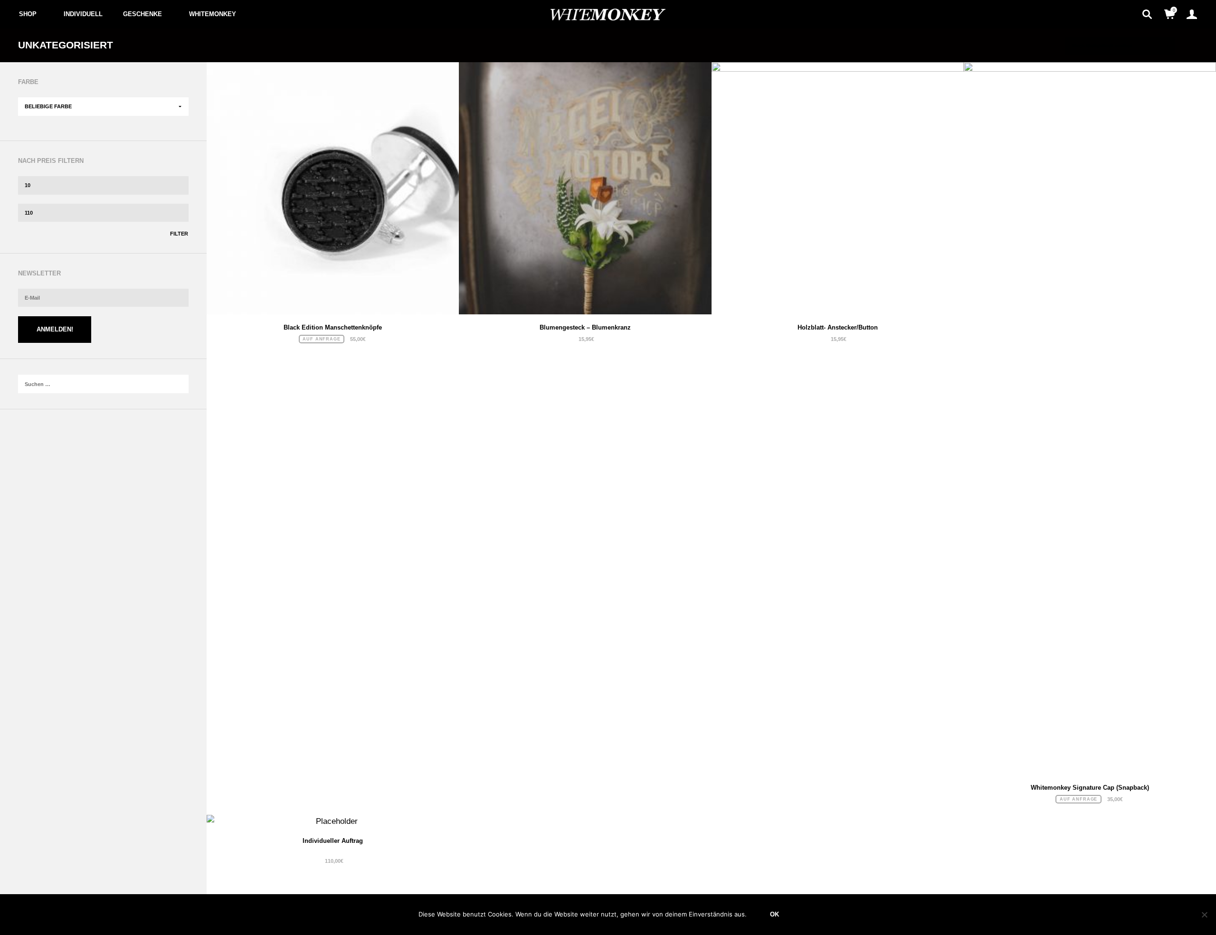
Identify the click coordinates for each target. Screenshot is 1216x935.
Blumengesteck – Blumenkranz (585, 327)
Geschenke (142, 14)
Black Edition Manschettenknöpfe (333, 327)
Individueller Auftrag (333, 840)
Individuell (83, 14)
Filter (179, 233)
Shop (28, 14)
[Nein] (1204, 914)
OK (774, 914)
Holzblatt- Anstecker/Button (838, 327)
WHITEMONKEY (212, 14)
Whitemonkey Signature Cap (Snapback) (1090, 787)
